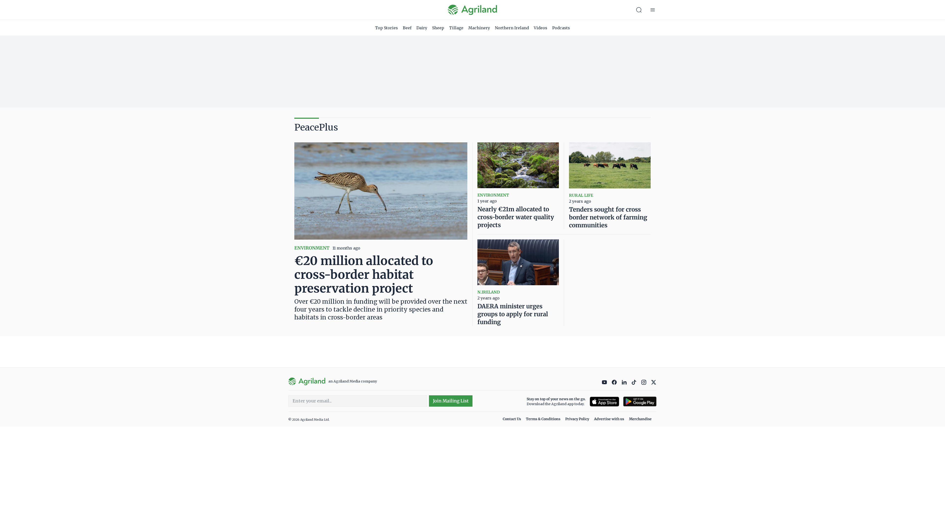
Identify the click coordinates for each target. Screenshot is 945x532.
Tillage (456, 27)
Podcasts (561, 27)
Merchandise (640, 419)
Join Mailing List (451, 401)
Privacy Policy (577, 419)
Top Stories (386, 27)
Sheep (438, 27)
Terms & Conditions (543, 419)
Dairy (421, 27)
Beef (407, 27)
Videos (540, 27)
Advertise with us (609, 419)
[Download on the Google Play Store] (640, 402)
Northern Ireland (512, 27)
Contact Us (512, 419)
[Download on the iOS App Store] (604, 402)
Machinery (479, 27)
